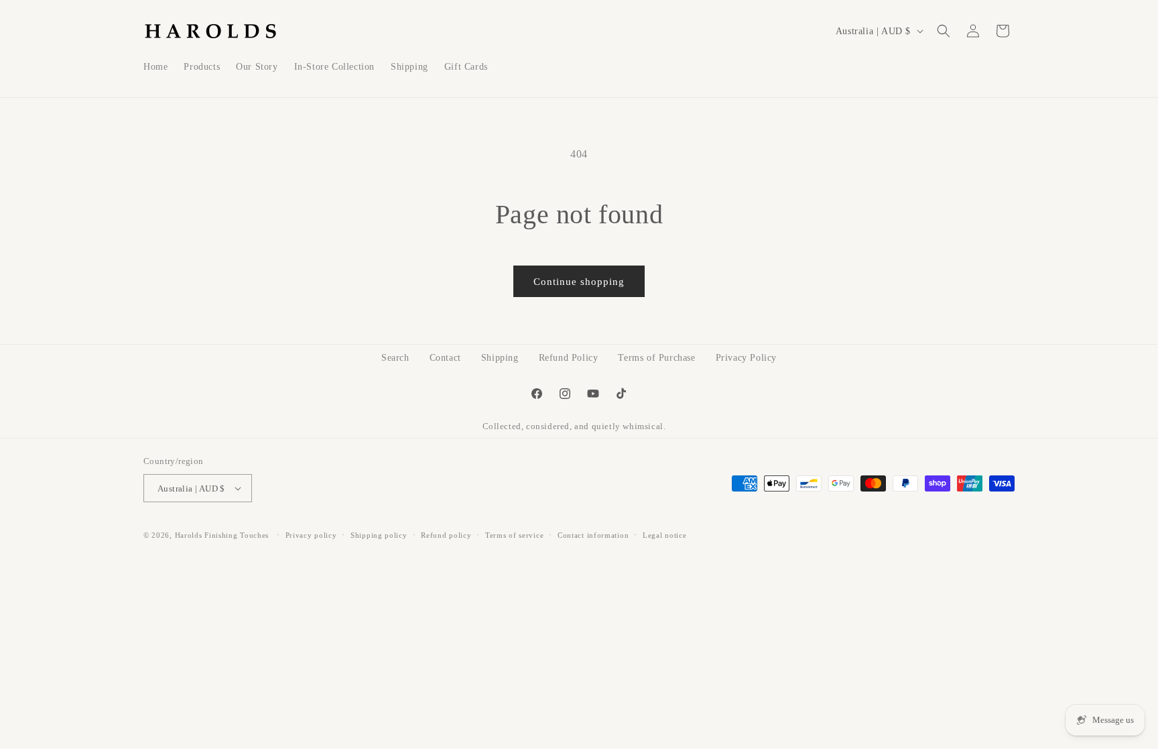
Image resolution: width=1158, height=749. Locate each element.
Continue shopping (579, 281)
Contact (445, 358)
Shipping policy (378, 535)
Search (395, 358)
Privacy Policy (746, 358)
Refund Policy (568, 358)
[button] (943, 31)
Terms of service (514, 535)
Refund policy (446, 535)
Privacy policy (311, 535)
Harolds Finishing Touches (222, 535)
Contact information (593, 535)
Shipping (500, 358)
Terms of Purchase (656, 358)
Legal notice (664, 535)
